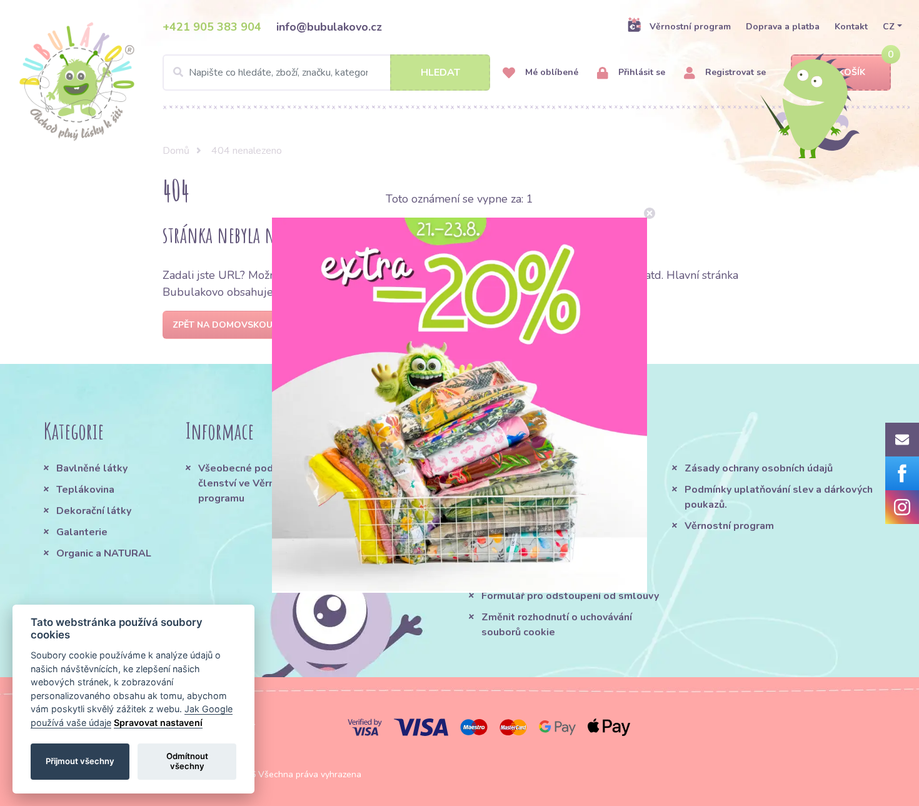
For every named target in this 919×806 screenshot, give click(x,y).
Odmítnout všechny (187, 761)
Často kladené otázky (533, 511)
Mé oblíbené (550, 72)
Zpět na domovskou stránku (245, 325)
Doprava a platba (783, 27)
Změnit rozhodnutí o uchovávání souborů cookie (556, 624)
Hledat (440, 72)
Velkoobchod (513, 575)
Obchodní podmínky (528, 468)
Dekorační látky (93, 511)
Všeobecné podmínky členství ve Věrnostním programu (253, 483)
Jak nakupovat (514, 489)
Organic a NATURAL (103, 553)
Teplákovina (85, 489)
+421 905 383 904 (212, 26)
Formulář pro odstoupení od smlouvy (570, 596)
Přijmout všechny (80, 761)
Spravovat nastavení (158, 722)
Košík (851, 72)
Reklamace (508, 553)
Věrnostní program (690, 27)
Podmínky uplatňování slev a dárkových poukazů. (779, 497)
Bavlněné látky (92, 468)
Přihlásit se (640, 72)
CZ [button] (889, 27)
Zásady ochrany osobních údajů (759, 468)
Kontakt (851, 27)
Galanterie (82, 532)
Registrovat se (734, 72)
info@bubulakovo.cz (329, 26)
